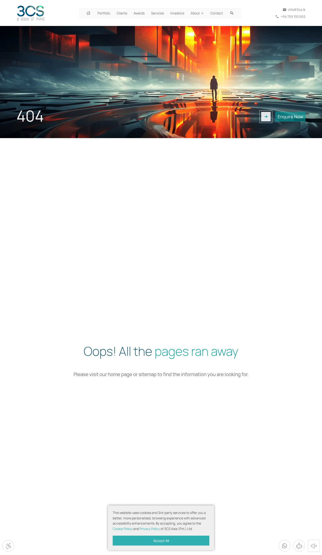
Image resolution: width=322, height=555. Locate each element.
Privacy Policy (150, 528)
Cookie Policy (122, 528)
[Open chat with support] (299, 546)
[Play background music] (314, 546)
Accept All (161, 540)
